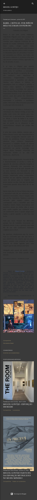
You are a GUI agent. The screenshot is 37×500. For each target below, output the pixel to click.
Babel (12, 343)
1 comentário (16, 410)
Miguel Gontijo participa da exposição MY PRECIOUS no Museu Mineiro (17, 475)
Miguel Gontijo (10, 7)
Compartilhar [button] (7, 340)
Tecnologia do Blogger (20, 494)
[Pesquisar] (32, 3)
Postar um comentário (11, 353)
